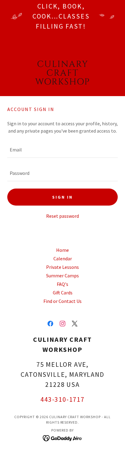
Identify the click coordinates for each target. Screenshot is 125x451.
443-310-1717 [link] (62, 399)
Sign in (62, 197)
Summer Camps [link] (62, 275)
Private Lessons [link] (62, 267)
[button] (15, 73)
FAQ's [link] (62, 284)
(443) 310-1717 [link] (62, 43)
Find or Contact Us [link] (62, 301)
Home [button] (62, 250)
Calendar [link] (62, 258)
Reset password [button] (62, 216)
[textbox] (62, 150)
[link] (62, 73)
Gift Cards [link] (63, 293)
